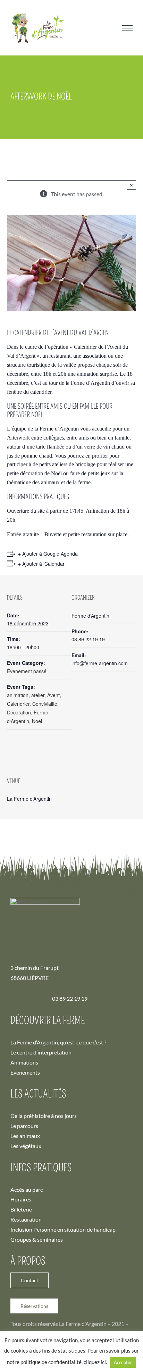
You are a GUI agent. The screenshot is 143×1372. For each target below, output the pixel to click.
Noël (37, 721)
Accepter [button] (123, 1362)
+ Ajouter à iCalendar (41, 563)
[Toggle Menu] (127, 28)
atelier (37, 695)
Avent (53, 695)
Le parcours (24, 1125)
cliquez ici (95, 1362)
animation (17, 695)
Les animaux (25, 1135)
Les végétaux (25, 1146)
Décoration (19, 712)
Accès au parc (26, 1189)
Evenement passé (27, 671)
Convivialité (44, 703)
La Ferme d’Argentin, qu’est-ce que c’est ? (58, 1042)
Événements (25, 1072)
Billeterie (21, 1209)
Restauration (26, 1219)
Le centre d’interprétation (41, 1052)
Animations (24, 1062)
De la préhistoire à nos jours (43, 1115)
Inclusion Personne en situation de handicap (63, 1229)
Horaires (20, 1199)
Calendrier (18, 703)
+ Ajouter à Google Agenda (48, 553)
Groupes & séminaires (36, 1239)
